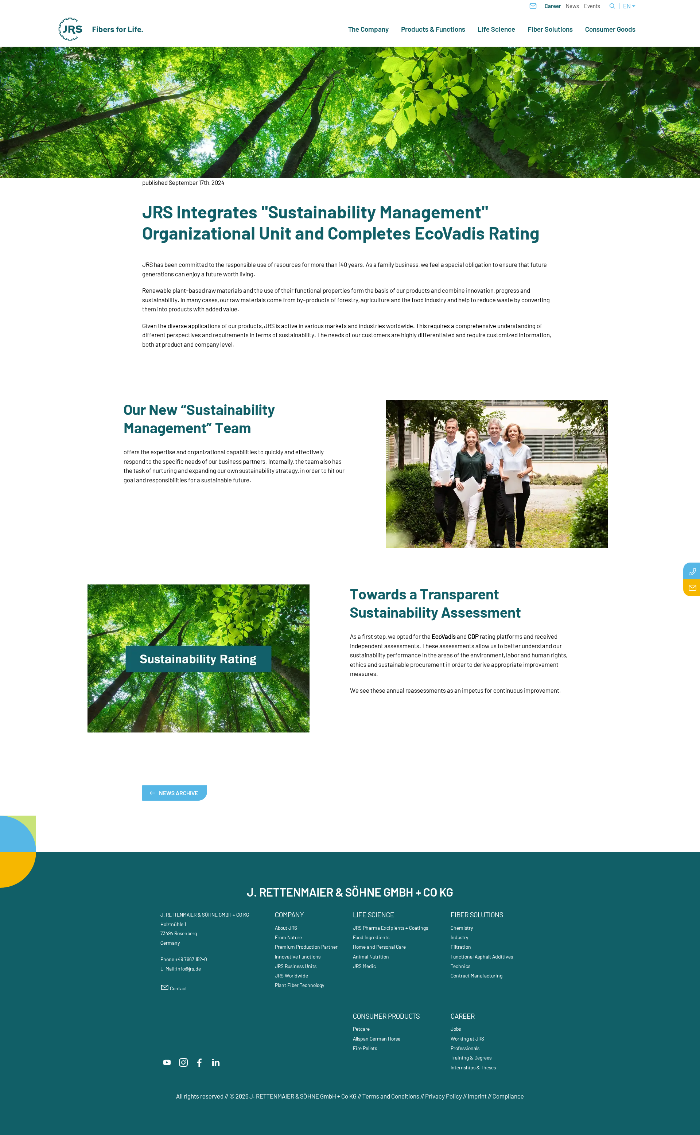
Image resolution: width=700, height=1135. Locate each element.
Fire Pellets (365, 1048)
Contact (178, 988)
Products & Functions (433, 29)
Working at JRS (467, 1038)
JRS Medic (364, 966)
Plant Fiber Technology (299, 985)
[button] (167, 1062)
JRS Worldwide (291, 975)
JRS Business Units (295, 966)
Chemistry (462, 928)
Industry (459, 937)
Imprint (477, 1096)
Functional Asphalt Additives (482, 956)
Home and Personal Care (379, 947)
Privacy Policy (443, 1096)
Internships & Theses (473, 1067)
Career (553, 6)
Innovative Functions (297, 956)
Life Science (496, 29)
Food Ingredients (371, 937)
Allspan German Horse (376, 1038)
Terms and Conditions (391, 1096)
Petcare (361, 1029)
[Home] (101, 29)
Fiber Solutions (550, 29)
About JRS (286, 928)
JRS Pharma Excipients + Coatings (390, 928)
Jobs (456, 1029)
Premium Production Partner (306, 947)
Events (592, 6)
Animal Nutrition (371, 956)
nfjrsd (188, 968)
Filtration (461, 947)
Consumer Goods (610, 29)
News (572, 6)
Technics (460, 966)
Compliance (508, 1096)
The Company (368, 29)
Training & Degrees (471, 1057)
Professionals (465, 1048)
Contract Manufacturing (476, 975)
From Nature (288, 937)
